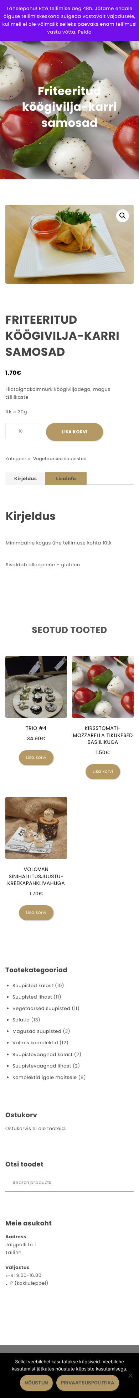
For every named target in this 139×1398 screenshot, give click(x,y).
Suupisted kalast (32, 985)
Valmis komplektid (35, 1042)
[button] (122, 215)
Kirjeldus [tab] (25, 478)
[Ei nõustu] (130, 1375)
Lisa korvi (74, 432)
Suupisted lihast (32, 997)
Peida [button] (85, 32)
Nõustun (36, 1382)
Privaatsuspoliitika (87, 1382)
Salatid (21, 1019)
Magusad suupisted (36, 1031)
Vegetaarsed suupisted (60, 459)
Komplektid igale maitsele (44, 1077)
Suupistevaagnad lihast (41, 1066)
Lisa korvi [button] (36, 758)
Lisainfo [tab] (66, 478)
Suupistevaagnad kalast (42, 1054)
